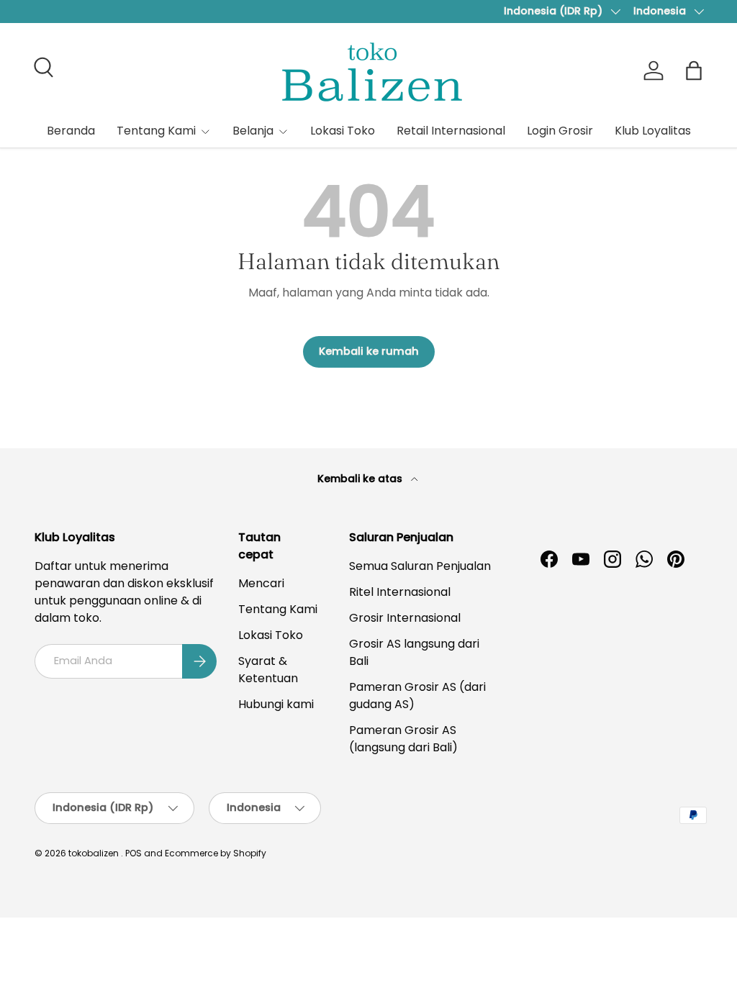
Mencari (261, 583)
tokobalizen (93, 853)
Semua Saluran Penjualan (420, 566)
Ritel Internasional (400, 592)
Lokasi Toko (342, 130)
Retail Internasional (451, 130)
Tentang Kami (277, 609)
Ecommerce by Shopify (215, 853)
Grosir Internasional (405, 618)
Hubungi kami (276, 704)
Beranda (71, 130)
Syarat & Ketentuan (268, 670)
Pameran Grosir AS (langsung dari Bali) (403, 739)
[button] (694, 70)
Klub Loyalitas (653, 130)
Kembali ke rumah (369, 351)
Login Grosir (560, 130)
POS (133, 853)
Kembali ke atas (361, 478)
